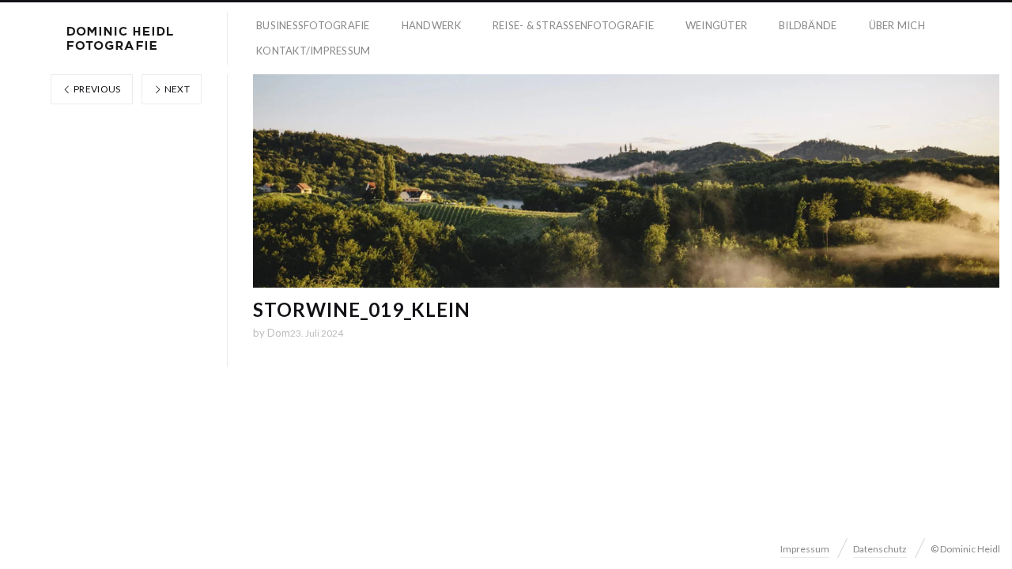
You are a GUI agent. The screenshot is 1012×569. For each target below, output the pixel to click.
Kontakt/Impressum (313, 50)
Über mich (897, 25)
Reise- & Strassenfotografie (573, 25)
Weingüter (716, 25)
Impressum (804, 549)
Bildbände (807, 25)
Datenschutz (880, 549)
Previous (96, 89)
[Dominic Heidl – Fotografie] (120, 38)
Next (176, 89)
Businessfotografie (313, 25)
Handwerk (431, 25)
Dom (278, 332)
